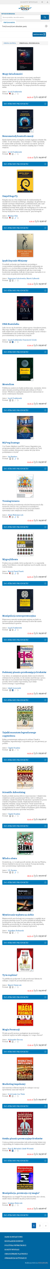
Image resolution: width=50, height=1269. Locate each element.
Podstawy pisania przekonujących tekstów (24, 672)
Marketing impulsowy (14, 1084)
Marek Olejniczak (15, 985)
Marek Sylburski (33, 278)
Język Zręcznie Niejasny (14, 260)
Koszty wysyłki (29, 2)
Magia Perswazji (11, 1029)
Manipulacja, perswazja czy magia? (20, 1193)
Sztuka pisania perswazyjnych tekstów (22, 1138)
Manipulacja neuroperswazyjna (19, 615)
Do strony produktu (16, 103)
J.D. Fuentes (12, 870)
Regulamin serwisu (13, 1241)
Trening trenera (10, 501)
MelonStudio (43, 1263)
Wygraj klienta (10, 559)
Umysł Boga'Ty (10, 196)
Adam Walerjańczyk (15, 515)
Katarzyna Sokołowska (17, 278)
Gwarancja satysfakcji (15, 1258)
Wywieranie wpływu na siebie (18, 914)
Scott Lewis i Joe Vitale (16, 1094)
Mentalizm (8, 384)
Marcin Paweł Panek (16, 571)
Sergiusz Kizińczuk (15, 1203)
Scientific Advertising (13, 792)
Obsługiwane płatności (16, 1254)
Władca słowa (9, 858)
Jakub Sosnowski (14, 688)
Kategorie (38, 34)
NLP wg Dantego (11, 442)
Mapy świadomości (12, 74)
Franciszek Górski (30, 340)
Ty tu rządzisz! (9, 975)
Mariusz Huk (13, 216)
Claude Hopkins (14, 748)
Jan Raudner (12, 457)
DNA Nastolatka (10, 324)
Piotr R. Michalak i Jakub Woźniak (21, 1149)
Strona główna (10, 43)
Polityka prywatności (15, 1245)
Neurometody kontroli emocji (17, 136)
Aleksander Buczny (15, 1040)
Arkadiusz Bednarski (16, 931)
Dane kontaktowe (13, 1237)
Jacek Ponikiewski (15, 92)
